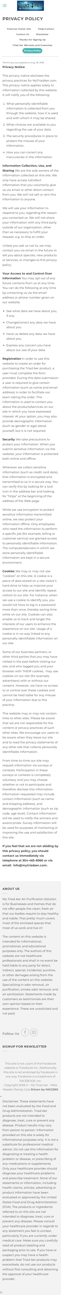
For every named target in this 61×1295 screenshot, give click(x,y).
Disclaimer (42, 34)
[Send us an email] (34, 1032)
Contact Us (22, 34)
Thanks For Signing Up (32, 39)
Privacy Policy (32, 50)
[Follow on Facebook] (25, 1032)
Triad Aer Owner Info (19, 29)
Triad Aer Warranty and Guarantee (32, 45)
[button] (4, 5)
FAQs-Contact (46, 29)
